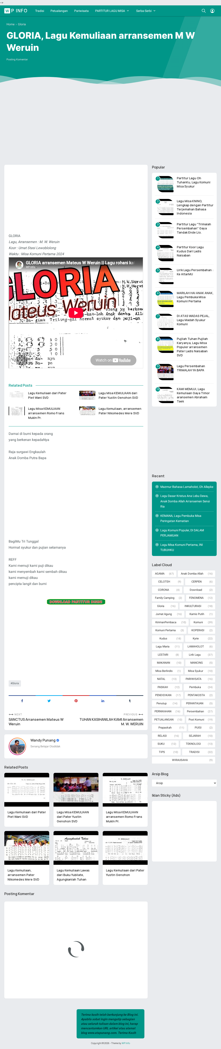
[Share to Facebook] (22, 700)
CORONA (163, 589)
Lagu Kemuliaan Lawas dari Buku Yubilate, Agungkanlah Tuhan (73, 874)
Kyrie (196, 638)
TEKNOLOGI (193, 743)
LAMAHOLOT (196, 646)
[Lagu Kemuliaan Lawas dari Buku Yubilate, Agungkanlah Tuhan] (76, 848)
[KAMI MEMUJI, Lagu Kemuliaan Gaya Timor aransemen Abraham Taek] (165, 395)
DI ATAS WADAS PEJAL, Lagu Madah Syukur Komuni (193, 320)
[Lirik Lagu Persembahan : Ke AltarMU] (165, 276)
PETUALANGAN (164, 719)
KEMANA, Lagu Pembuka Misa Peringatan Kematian (180, 518)
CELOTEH (164, 581)
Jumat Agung (164, 614)
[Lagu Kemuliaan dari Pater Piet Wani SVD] (17, 395)
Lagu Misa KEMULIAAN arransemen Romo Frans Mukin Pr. (46, 413)
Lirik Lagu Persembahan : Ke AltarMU (195, 272)
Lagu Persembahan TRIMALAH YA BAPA (191, 368)
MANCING (196, 662)
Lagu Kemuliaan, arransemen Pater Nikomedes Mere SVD (120, 411)
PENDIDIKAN (163, 695)
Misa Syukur (195, 671)
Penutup (161, 703)
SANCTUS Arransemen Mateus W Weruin (36, 721)
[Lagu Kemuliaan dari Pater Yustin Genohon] (125, 848)
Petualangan (59, 11)
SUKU (161, 743)
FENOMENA (196, 597)
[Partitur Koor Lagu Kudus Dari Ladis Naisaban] (165, 253)
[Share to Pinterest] (76, 700)
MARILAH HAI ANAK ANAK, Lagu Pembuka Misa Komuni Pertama (195, 297)
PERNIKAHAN (163, 711)
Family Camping (164, 597)
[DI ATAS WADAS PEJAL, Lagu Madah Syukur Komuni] (165, 322)
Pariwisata (81, 11)
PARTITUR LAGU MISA (110, 11)
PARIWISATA (193, 679)
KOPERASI (197, 630)
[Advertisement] (110, 128)
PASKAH (163, 687)
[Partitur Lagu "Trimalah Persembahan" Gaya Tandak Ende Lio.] (165, 230)
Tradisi (39, 11)
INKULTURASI (193, 606)
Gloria (15, 683)
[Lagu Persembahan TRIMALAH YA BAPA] (165, 372)
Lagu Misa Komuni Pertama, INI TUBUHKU (181, 547)
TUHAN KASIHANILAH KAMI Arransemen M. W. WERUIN (111, 721)
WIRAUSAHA (180, 760)
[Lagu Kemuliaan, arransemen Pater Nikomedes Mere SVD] (87, 410)
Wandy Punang (43, 740)
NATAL (161, 679)
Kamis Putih (196, 614)
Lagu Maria (162, 646)
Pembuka (195, 687)
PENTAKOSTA (196, 695)
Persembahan (195, 711)
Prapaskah (165, 727)
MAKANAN (163, 662)
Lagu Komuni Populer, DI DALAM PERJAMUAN (182, 533)
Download (196, 589)
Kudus (163, 638)
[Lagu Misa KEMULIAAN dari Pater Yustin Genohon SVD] (87, 395)
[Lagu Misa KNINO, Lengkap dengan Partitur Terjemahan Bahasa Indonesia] (165, 207)
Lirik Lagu (195, 654)
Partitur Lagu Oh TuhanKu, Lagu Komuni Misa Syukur (193, 182)
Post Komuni (196, 719)
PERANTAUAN (194, 703)
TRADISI (194, 752)
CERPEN (196, 581)
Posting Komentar (17, 59)
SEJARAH (195, 735)
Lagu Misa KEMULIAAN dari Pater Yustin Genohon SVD (118, 395)
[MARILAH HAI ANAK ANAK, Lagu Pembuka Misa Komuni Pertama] (165, 299)
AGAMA (159, 573)
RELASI (162, 735)
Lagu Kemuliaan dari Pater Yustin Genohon (125, 872)
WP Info (16, 11)
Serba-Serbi (144, 11)
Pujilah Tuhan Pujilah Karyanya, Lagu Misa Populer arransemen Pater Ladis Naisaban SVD (192, 347)
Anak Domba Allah (192, 573)
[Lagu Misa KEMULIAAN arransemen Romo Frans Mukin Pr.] (17, 410)
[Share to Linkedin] (102, 700)
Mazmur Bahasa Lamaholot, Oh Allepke (186, 486)
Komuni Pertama (165, 630)
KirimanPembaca (165, 622)
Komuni (198, 622)
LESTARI (163, 654)
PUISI (198, 727)
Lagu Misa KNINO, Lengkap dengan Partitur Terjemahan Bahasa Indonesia (195, 207)
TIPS (162, 752)
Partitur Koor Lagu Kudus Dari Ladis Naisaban (190, 251)
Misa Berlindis (164, 671)
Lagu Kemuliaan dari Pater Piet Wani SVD (47, 395)
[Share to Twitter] (49, 700)
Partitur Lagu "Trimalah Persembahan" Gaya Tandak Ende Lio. (194, 228)
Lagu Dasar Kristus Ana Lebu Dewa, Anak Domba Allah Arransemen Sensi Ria (185, 501)
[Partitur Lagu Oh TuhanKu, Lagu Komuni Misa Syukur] (165, 184)
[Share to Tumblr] (129, 700)
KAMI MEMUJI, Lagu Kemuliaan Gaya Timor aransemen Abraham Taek (193, 395)
